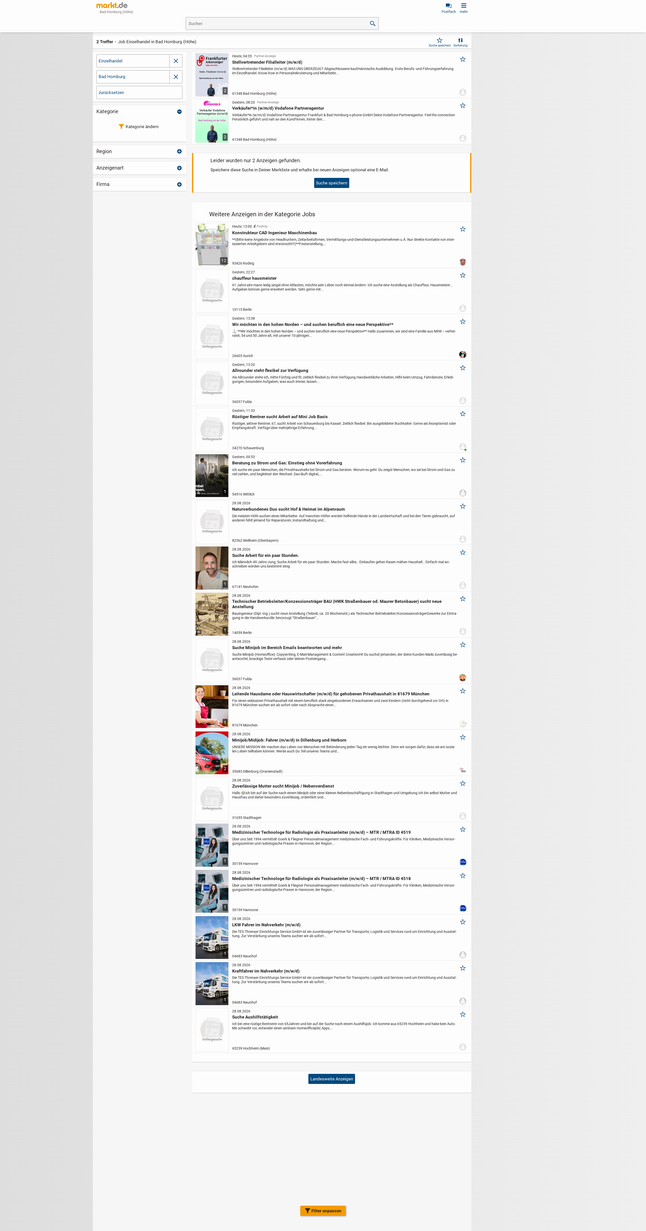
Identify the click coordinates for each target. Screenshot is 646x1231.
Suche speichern (440, 45)
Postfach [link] (449, 12)
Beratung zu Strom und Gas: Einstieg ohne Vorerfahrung (287, 462)
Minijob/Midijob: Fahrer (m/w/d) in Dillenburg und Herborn (289, 740)
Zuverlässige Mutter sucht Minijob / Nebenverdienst (283, 786)
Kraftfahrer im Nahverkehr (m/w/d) (266, 971)
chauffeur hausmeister (254, 278)
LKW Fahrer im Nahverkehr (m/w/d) (266, 924)
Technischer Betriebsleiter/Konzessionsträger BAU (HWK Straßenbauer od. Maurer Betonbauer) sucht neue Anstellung (337, 604)
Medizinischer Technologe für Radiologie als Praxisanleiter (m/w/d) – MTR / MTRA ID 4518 (321, 878)
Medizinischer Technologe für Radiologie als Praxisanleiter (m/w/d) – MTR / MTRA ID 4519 (321, 832)
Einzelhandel (110, 60)
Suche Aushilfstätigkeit (255, 1017)
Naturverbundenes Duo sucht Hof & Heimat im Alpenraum (288, 509)
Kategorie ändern (142, 126)
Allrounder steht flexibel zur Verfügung (270, 370)
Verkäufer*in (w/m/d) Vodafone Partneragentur (278, 108)
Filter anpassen (326, 1210)
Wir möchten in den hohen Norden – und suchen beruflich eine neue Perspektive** (312, 324)
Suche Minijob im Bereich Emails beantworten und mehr (287, 647)
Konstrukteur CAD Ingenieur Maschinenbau (274, 232)
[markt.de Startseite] (111, 5)
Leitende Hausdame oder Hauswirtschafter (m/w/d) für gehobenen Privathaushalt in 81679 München (330, 693)
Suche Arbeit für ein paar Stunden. (265, 555)
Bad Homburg (112, 76)
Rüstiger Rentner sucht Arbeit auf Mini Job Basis (280, 416)
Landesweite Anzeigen (331, 1078)
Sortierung (460, 45)
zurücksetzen (111, 92)
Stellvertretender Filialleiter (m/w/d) (267, 62)
